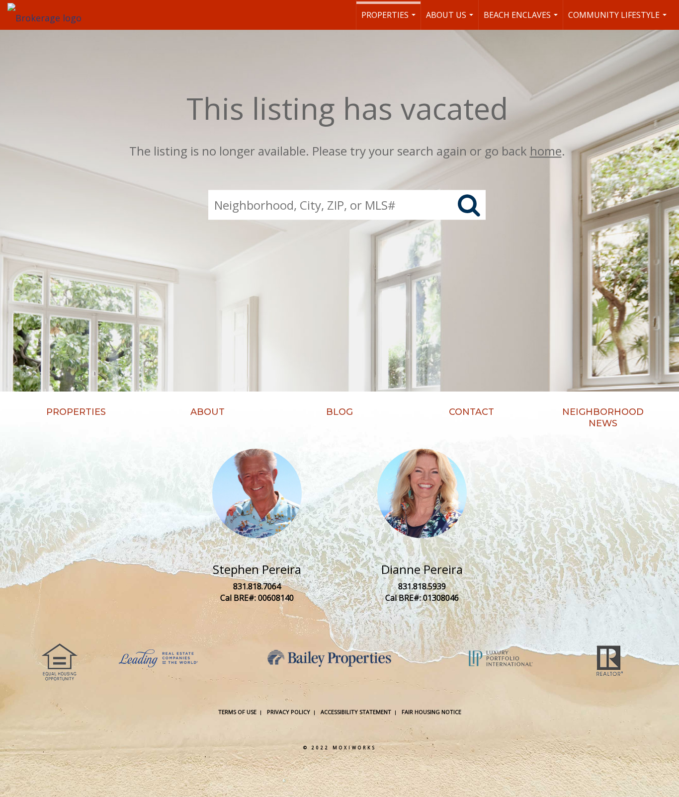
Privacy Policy (288, 712)
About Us (451, 19)
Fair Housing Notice (431, 712)
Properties (389, 19)
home (546, 151)
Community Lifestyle (618, 19)
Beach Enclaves (522, 19)
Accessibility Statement (356, 712)
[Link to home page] (49, 15)
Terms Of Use (237, 712)
